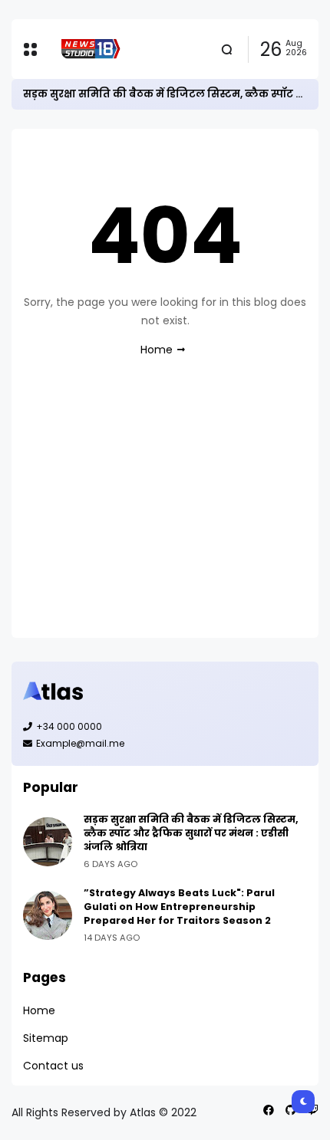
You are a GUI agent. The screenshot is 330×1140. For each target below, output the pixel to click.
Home (156, 349)
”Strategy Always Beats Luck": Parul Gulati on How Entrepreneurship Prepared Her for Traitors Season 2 (179, 906)
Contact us (53, 1065)
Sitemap (45, 1038)
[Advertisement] (165, 511)
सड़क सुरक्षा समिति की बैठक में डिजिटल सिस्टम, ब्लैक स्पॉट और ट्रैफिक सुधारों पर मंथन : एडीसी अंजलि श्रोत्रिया (191, 833)
